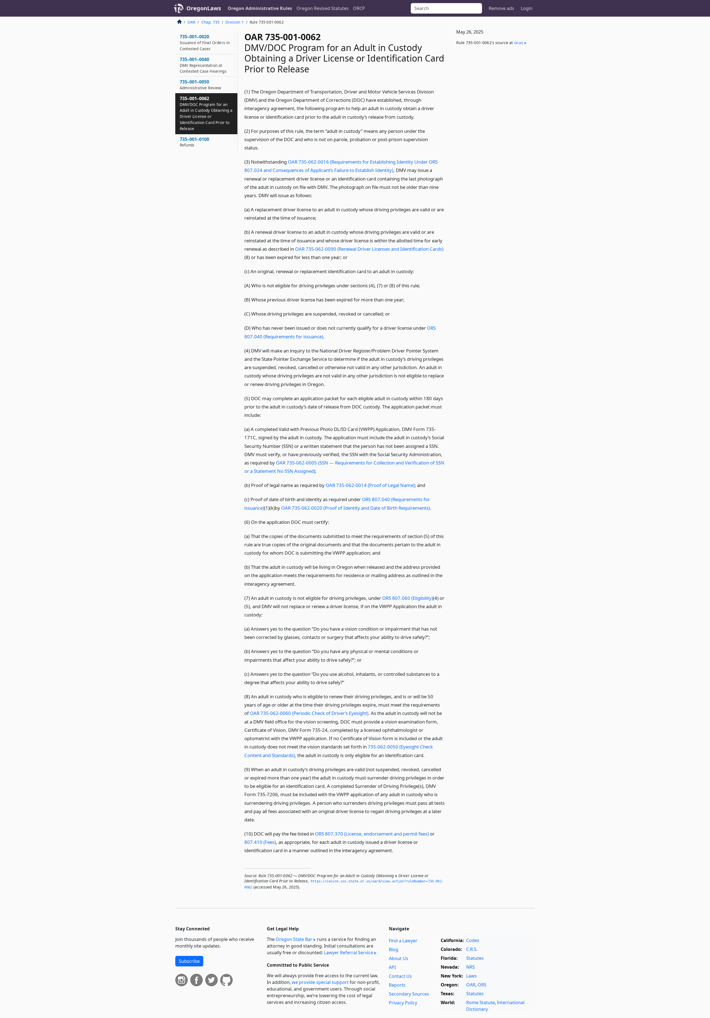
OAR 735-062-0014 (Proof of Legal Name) (370, 485)
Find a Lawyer (403, 941)
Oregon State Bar (294, 939)
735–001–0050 (200, 84)
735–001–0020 (205, 42)
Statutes (475, 958)
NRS (470, 967)
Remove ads (501, 8)
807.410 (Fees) (260, 842)
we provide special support (320, 982)
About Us (398, 958)
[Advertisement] (493, 142)
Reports (397, 985)
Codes (472, 940)
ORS (482, 985)
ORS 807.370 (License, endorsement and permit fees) (372, 834)
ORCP (359, 8)
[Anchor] (417, 116)
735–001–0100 (194, 142)
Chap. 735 (210, 22)
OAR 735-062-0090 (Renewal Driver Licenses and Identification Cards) (369, 249)
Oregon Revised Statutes (322, 8)
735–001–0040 (203, 65)
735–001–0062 (206, 113)
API (392, 967)
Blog (393, 949)
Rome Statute (480, 1002)
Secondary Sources (409, 994)
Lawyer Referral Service (348, 953)
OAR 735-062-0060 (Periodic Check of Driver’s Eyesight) (309, 713)
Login (526, 8)
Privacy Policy (403, 1003)
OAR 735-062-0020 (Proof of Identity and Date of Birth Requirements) (355, 508)
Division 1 (234, 22)
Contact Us (400, 976)
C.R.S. (472, 949)
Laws (471, 976)
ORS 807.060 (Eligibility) (407, 598)
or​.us (518, 42)
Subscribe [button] (189, 961)
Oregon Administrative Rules (260, 8)
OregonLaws (203, 8)
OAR (191, 22)
